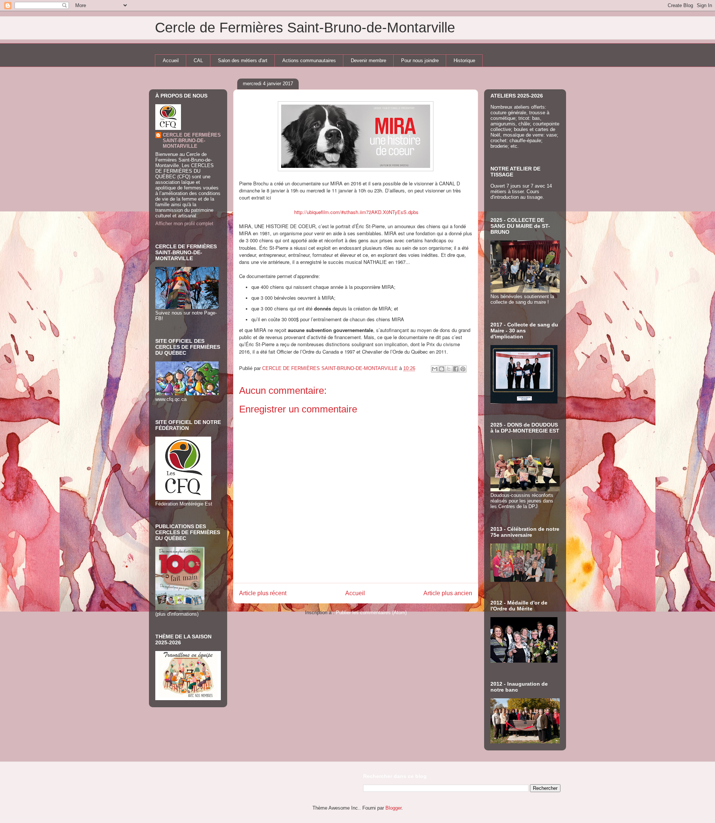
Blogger (393, 808)
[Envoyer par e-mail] (434, 369)
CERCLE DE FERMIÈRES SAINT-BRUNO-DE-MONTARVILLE (192, 140)
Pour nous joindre (420, 60)
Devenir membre (368, 60)
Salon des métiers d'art (242, 60)
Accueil (171, 60)
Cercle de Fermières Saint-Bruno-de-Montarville (305, 27)
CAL (198, 60)
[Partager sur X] (448, 369)
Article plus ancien (447, 593)
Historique (464, 60)
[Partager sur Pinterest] (463, 369)
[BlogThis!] (441, 369)
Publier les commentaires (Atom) (371, 612)
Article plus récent (262, 593)
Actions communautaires (309, 60)
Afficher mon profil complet (184, 223)
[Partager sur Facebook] (456, 369)
